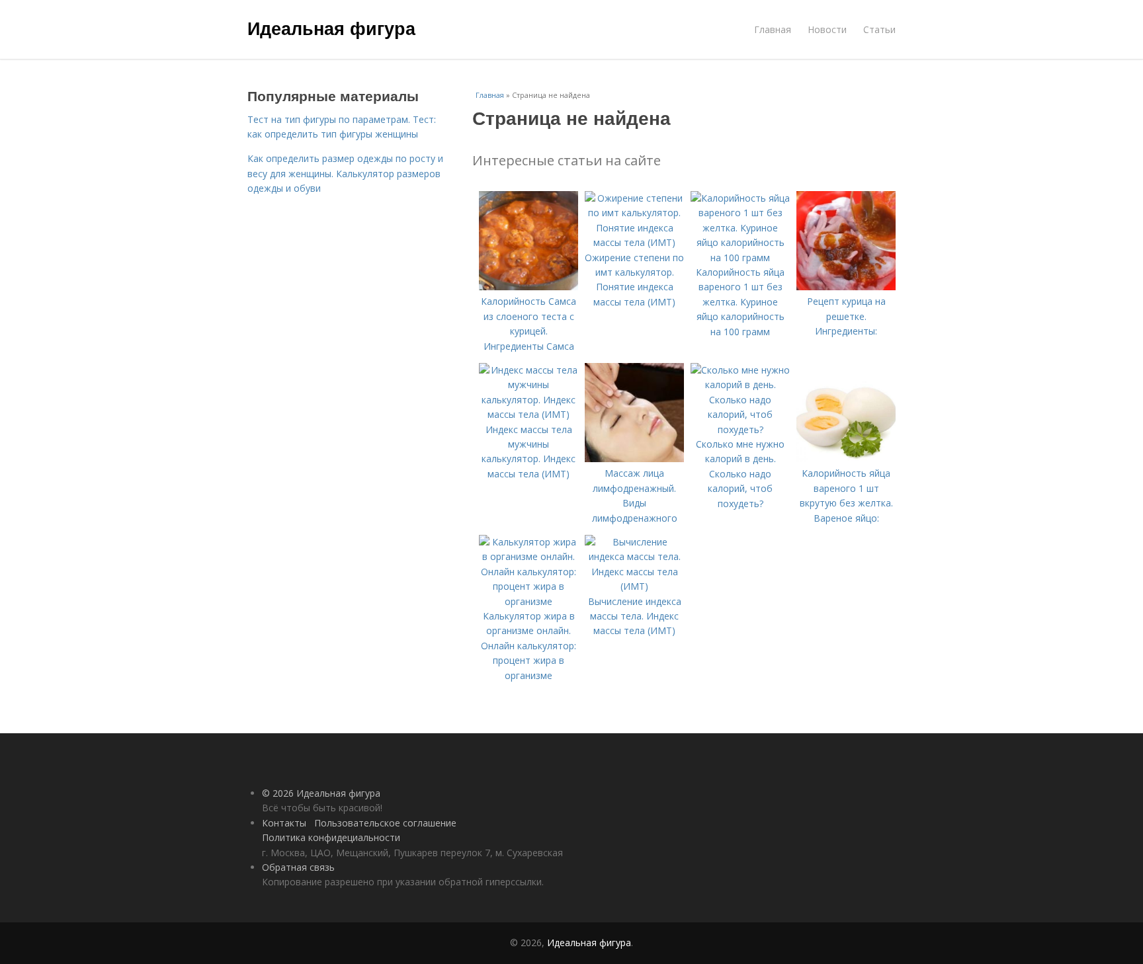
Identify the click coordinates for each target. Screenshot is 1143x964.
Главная (772, 29)
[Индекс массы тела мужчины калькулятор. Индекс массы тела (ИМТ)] (528, 414)
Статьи (879, 29)
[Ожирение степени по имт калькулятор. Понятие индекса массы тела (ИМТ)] (634, 242)
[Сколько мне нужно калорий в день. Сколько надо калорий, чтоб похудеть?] (740, 429)
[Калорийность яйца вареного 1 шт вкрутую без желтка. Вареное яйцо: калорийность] (846, 458)
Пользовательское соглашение (385, 823)
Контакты (284, 823)
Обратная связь (298, 867)
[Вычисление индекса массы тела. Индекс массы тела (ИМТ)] (634, 586)
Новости (827, 29)
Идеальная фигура (331, 27)
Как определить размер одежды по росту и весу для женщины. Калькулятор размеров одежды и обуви (345, 173)
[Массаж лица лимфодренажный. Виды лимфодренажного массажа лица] (634, 458)
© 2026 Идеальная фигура (321, 793)
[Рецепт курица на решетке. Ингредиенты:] (846, 286)
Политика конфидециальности (331, 837)
